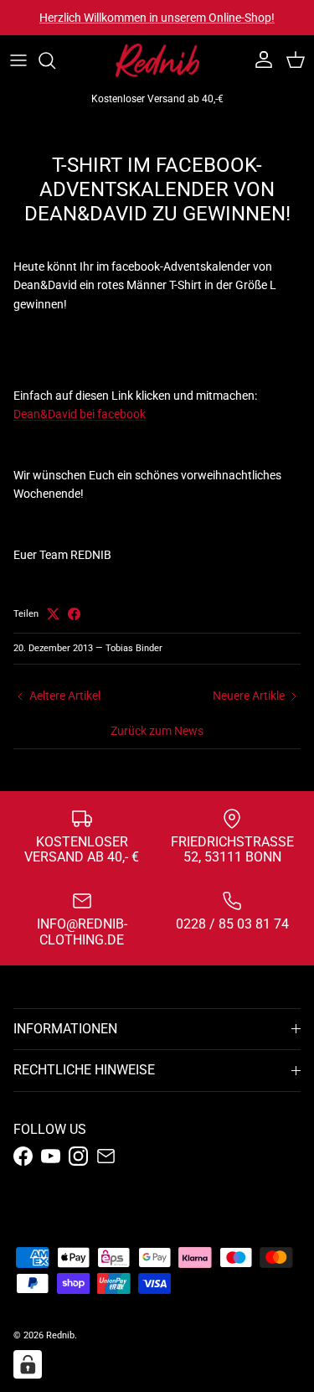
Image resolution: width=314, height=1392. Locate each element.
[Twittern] (53, 614)
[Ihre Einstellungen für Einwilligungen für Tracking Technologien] (27, 1364)
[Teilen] (74, 614)
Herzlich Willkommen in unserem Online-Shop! (157, 17)
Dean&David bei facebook (79, 414)
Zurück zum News (157, 730)
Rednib (60, 1335)
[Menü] (18, 60)
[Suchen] (55, 60)
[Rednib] (157, 60)
